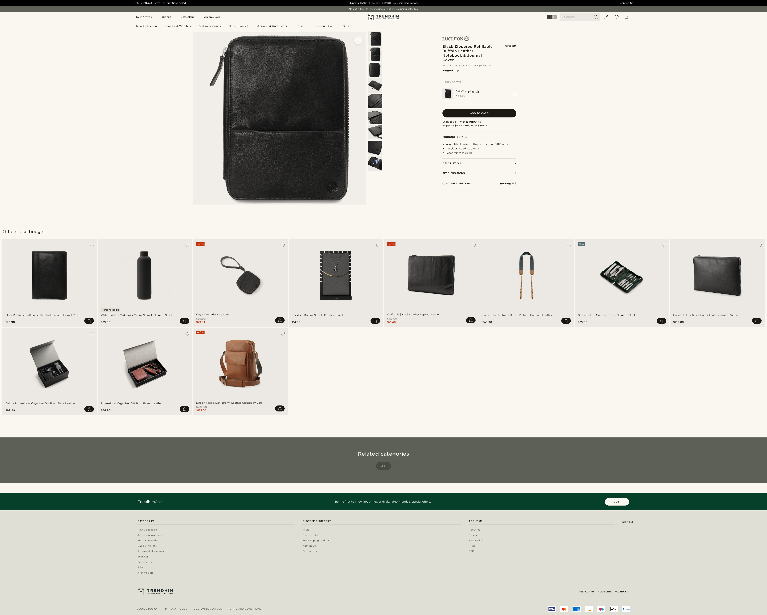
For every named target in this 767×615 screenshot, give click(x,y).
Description (451, 163)
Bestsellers (188, 16)
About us (444, 530)
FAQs (290, 530)
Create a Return (297, 535)
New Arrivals (144, 16)
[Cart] (626, 17)
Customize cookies (208, 609)
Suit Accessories (148, 540)
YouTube (604, 591)
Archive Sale (212, 16)
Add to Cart (479, 113)
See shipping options (405, 2)
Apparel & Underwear (151, 551)
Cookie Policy (147, 608)
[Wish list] (616, 17)
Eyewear (142, 556)
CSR (441, 551)
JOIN (617, 501)
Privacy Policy (176, 608)
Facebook (621, 591)
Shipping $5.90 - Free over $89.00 (464, 125)
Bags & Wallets (147, 546)
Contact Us (626, 2)
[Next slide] (375, 202)
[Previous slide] (375, 34)
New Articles (446, 540)
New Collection (147, 530)
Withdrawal (294, 546)
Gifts (383, 465)
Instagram (586, 591)
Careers (443, 535)
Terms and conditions (244, 608)
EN (549, 17)
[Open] (477, 91)
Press (441, 546)
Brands (166, 16)
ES (554, 17)
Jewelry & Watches (149, 535)
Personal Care (146, 562)
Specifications (453, 173)
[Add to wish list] (358, 40)
